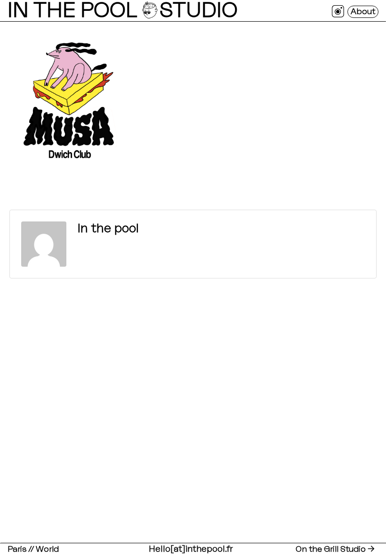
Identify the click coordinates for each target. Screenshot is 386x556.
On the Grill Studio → (335, 549)
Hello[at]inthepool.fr (191, 549)
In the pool (108, 228)
